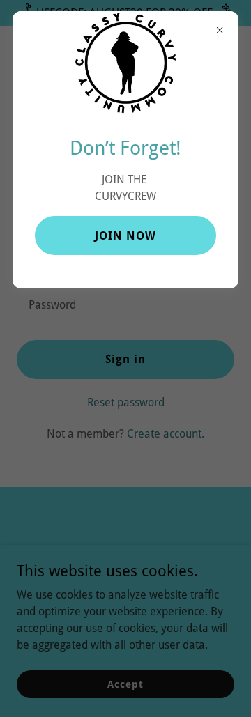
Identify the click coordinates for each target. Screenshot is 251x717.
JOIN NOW (125, 235)
